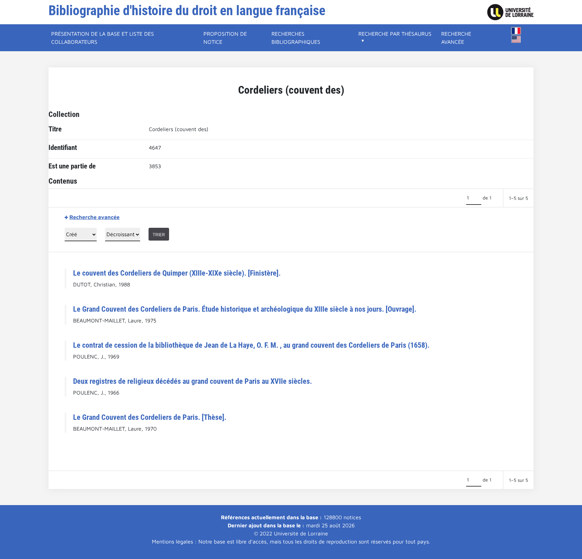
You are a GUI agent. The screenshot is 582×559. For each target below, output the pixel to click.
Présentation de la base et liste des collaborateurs (102, 38)
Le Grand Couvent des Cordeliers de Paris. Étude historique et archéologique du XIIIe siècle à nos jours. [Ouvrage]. (244, 309)
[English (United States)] (516, 39)
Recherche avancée (456, 38)
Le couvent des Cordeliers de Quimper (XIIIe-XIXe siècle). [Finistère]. (177, 273)
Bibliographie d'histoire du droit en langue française (186, 11)
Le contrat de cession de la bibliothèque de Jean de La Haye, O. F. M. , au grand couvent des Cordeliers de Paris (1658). (251, 345)
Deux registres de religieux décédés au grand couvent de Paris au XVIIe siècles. (192, 381)
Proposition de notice (225, 38)
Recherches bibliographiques (295, 38)
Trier (159, 234)
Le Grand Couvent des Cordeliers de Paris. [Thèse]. (149, 417)
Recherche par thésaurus (394, 34)
